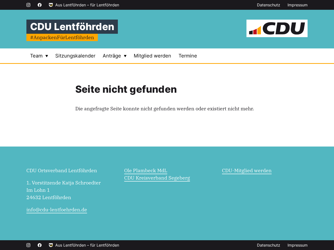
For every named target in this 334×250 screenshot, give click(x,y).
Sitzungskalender (75, 56)
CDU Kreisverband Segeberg (157, 177)
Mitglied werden (152, 56)
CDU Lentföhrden (72, 27)
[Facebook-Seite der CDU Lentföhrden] (39, 5)
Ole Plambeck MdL (145, 170)
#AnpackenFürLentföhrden (62, 37)
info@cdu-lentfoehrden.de (56, 209)
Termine (187, 56)
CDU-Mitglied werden (247, 170)
